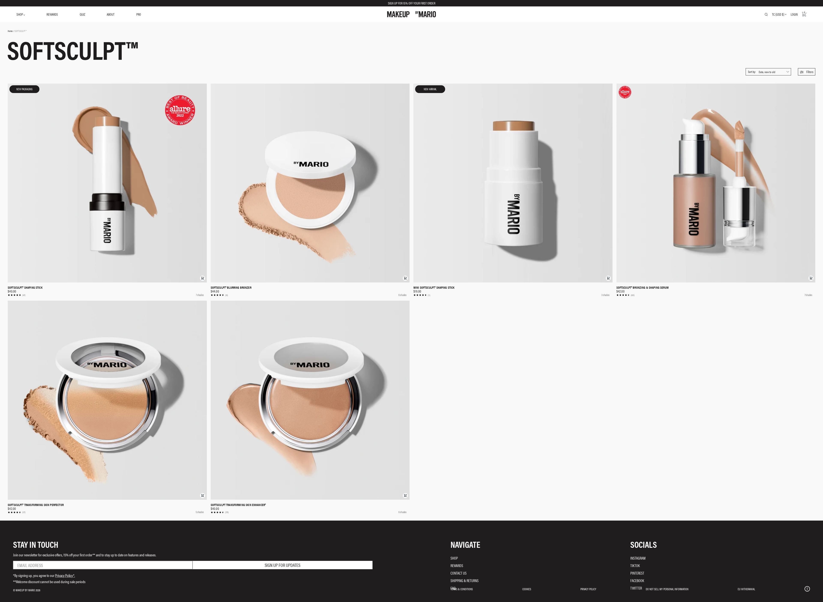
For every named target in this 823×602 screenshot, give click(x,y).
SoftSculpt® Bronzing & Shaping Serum (642, 287)
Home (10, 31)
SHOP (20, 14)
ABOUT (110, 14)
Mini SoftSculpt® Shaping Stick (434, 287)
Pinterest (637, 573)
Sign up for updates (282, 564)
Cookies (526, 588)
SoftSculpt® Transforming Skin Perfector (36, 504)
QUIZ (82, 14)
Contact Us (459, 573)
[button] (806, 71)
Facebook (637, 580)
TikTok (635, 565)
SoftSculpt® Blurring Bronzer (231, 287)
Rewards (457, 565)
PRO (138, 14)
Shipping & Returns (465, 580)
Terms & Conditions (462, 588)
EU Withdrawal (746, 588)
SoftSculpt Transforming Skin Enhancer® (238, 504)
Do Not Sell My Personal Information (667, 588)
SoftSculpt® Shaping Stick (25, 287)
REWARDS (52, 14)
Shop (454, 558)
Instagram (638, 558)
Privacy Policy (588, 588)
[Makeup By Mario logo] (411, 14)
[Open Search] (766, 14)
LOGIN (794, 14)
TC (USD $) (778, 14)
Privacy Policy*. (65, 575)
